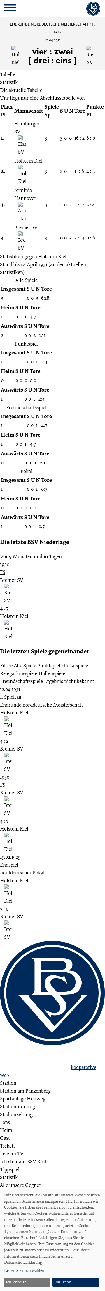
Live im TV (12, 1153)
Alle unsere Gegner (20, 1185)
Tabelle (7, 74)
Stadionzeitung (16, 1114)
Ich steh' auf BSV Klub (24, 1161)
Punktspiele (50, 665)
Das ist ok (62, 1282)
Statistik (9, 82)
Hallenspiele (51, 673)
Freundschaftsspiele (21, 681)
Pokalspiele (76, 665)
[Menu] (10, 9)
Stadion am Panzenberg (25, 1090)
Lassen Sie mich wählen (24, 1270)
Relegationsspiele (18, 673)
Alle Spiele (25, 665)
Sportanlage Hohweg (23, 1098)
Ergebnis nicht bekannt (69, 681)
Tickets (7, 1145)
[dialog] (52, 1240)
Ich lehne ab (16, 1282)
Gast (5, 1137)
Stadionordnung (17, 1106)
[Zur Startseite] (93, 8)
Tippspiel (10, 1169)
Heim (6, 1130)
